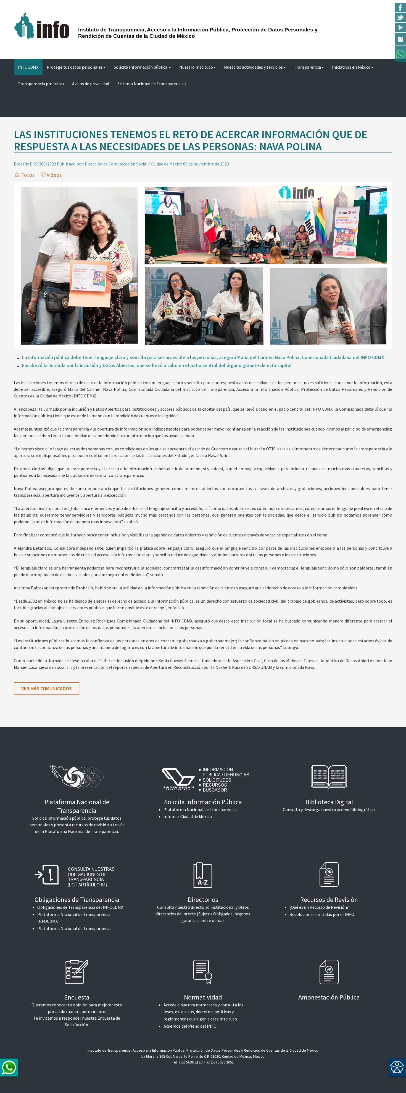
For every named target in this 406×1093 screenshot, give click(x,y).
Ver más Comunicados (46, 688)
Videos (54, 175)
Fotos (28, 175)
